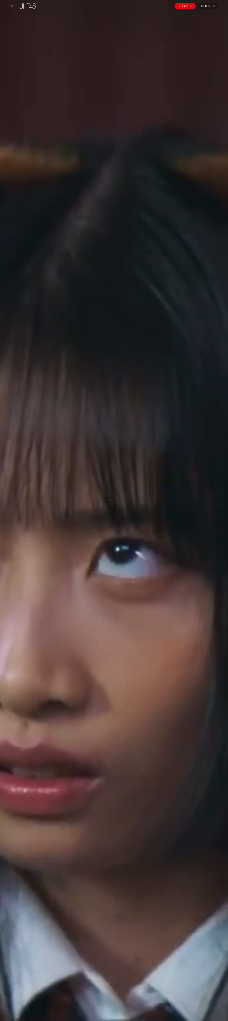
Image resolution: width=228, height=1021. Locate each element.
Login (183, 6)
